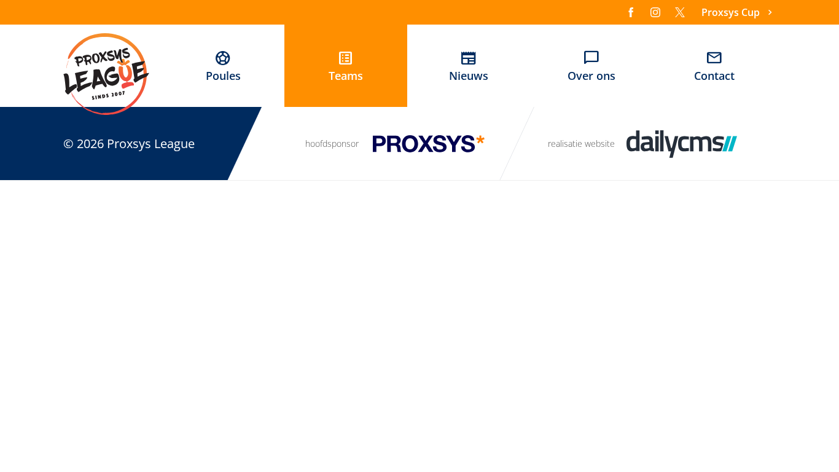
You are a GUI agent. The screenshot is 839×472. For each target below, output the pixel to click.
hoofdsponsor (332, 143)
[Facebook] (631, 12)
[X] (680, 12)
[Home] (106, 74)
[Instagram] (655, 12)
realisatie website (581, 143)
